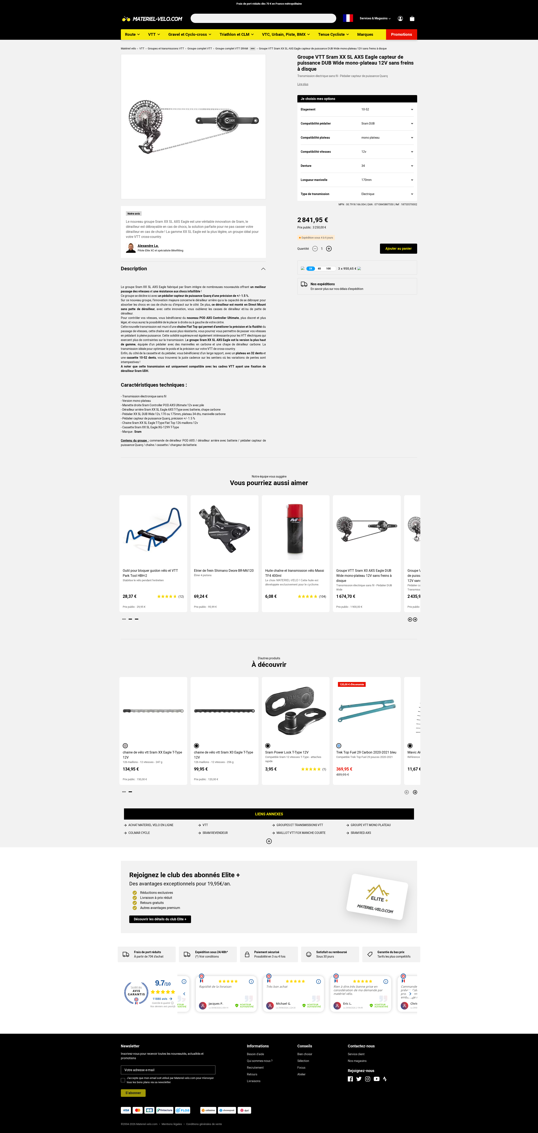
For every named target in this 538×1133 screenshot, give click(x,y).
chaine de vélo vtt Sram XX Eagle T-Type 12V (152, 754)
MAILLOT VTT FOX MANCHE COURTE (301, 832)
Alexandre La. (148, 246)
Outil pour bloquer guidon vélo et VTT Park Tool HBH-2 (150, 573)
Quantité (303, 248)
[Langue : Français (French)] (348, 18)
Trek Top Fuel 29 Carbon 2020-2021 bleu (366, 752)
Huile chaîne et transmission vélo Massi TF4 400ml (294, 573)
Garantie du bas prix (390, 952)
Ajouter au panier (398, 249)
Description (134, 269)
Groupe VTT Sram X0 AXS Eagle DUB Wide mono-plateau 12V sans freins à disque (364, 576)
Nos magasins (357, 1061)
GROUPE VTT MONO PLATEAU (371, 825)
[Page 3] (136, 619)
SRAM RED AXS (361, 832)
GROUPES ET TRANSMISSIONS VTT (300, 825)
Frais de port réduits (147, 952)
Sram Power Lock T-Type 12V (287, 752)
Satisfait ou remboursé (331, 952)
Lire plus (302, 84)
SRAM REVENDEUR (215, 832)
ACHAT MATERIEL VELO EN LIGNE (150, 825)
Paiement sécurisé (266, 952)
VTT (205, 825)
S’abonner (133, 1093)
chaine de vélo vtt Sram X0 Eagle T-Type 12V (223, 754)
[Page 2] (130, 619)
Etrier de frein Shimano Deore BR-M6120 (224, 571)
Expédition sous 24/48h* (211, 952)
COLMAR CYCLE (139, 832)
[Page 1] (124, 619)
